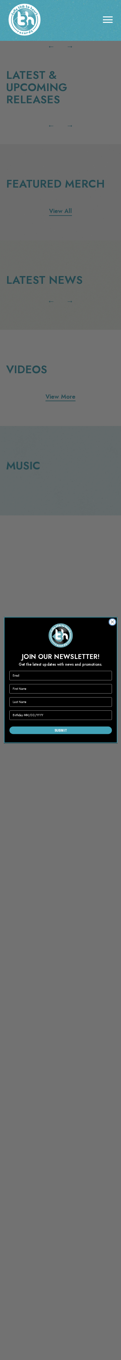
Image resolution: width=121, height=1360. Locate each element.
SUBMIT (60, 730)
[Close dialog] (112, 622)
